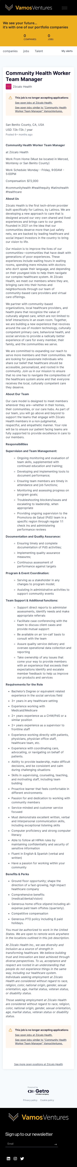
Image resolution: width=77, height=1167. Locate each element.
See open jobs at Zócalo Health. (33, 102)
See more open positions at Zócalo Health (38, 1064)
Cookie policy (47, 1100)
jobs (26, 51)
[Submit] (55, 1144)
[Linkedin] (8, 1159)
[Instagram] (15, 1159)
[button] (64, 8)
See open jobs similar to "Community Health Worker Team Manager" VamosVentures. (40, 109)
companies (10, 51)
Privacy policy (30, 1100)
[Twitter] (22, 1159)
